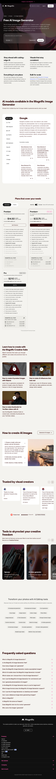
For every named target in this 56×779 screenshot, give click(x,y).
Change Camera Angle (45, 617)
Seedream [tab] (10, 143)
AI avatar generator (27, 627)
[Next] (52, 482)
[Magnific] (28, 720)
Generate (40, 40)
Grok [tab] (9, 151)
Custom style (22, 622)
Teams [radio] (14, 204)
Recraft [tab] (8, 147)
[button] (28, 730)
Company (4, 765)
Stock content (4, 748)
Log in (44, 6)
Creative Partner (14, 540)
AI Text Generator (22, 617)
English (28, 730)
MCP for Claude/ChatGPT (8, 749)
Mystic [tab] (10, 135)
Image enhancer (9, 617)
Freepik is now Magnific (27, 1)
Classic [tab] (8, 139)
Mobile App (4, 755)
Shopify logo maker (19, 631)
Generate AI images (44, 432)
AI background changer (30, 608)
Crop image (12, 613)
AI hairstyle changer (13, 627)
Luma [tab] (7, 163)
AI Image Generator (6, 742)
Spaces (3, 739)
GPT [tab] (9, 130)
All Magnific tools (5, 757)
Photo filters (44, 613)
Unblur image (33, 613)
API (2, 753)
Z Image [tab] (8, 159)
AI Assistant (4, 740)
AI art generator (44, 608)
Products (3, 736)
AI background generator (14, 608)
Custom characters (10, 622)
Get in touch (4, 769)
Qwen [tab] (7, 155)
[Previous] (49, 482)
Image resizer (22, 613)
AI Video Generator (5, 744)
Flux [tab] (9, 122)
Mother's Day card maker (35, 631)
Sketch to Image (33, 622)
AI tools (10, 16)
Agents (4, 751)
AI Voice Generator (5, 746)
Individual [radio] (7, 204)
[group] (10, 205)
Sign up (50, 6)
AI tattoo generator (46, 622)
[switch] (36, 204)
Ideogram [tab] (10, 126)
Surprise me (32, 40)
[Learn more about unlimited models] (50, 258)
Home (5, 16)
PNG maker (33, 617)
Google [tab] (10, 118)
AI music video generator (42, 627)
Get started (4, 760)
